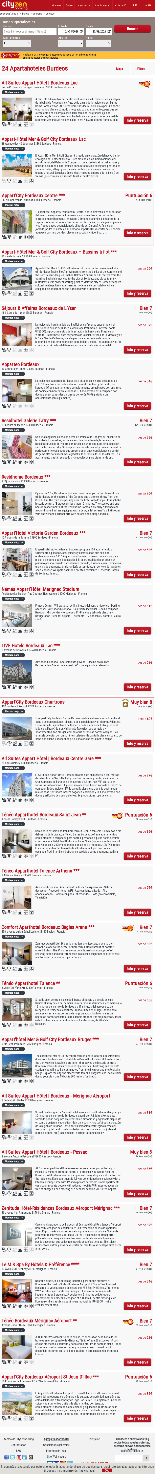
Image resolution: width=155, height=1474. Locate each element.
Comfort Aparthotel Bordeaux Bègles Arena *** (48, 927)
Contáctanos (18, 1445)
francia (25, 13)
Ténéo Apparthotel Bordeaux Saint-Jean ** (44, 814)
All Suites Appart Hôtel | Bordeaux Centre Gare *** (51, 758)
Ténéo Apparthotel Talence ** (31, 983)
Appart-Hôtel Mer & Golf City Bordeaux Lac (44, 139)
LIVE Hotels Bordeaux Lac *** (31, 645)
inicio (15, 13)
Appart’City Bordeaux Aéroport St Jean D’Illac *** (50, 1377)
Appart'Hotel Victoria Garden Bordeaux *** (44, 533)
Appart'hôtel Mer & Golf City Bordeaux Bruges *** (50, 1039)
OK (107, 1470)
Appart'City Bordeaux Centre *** (33, 195)
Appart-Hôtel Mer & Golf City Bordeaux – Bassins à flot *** (59, 252)
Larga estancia (83, 5)
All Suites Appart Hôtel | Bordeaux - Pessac (44, 1152)
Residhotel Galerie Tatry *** (29, 420)
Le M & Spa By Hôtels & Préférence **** (40, 1264)
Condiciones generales (56, 1445)
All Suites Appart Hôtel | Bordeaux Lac (40, 83)
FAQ (18, 1451)
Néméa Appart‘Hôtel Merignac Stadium (40, 589)
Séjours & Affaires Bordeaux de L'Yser (39, 308)
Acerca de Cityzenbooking (18, 1439)
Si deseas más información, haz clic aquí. (70, 1470)
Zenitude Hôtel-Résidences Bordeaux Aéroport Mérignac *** (61, 1208)
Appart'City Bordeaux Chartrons (33, 702)
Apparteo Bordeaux (21, 364)
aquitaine (38, 13)
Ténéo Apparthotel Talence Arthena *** (41, 871)
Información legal (56, 1451)
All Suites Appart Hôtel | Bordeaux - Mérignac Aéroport (56, 1096)
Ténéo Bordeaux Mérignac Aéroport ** (39, 1321)
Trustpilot (94, 1439)
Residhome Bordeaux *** (26, 477)
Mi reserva (56, 5)
